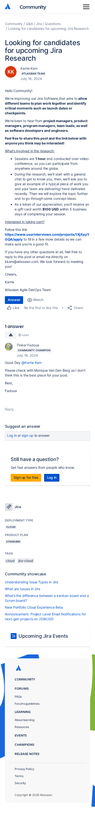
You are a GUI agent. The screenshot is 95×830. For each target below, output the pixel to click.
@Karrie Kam (31, 363)
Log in (12, 435)
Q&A (29, 24)
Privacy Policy (24, 769)
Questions (52, 24)
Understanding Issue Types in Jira (31, 582)
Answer (14, 300)
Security (20, 783)
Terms (19, 776)
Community (33, 6)
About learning (24, 720)
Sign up (27, 435)
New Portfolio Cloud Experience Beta (34, 607)
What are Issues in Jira (22, 589)
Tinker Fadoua (28, 345)
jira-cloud (26, 561)
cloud (10, 561)
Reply (9, 409)
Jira (39, 24)
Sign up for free (26, 477)
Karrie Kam (29, 68)
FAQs (18, 696)
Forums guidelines (27, 703)
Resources (22, 727)
